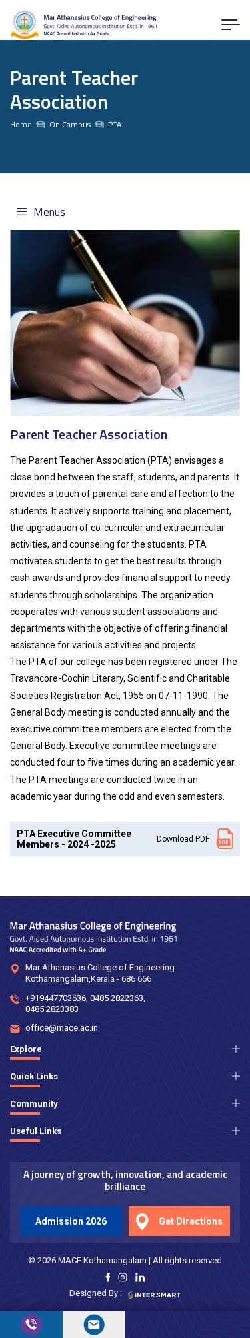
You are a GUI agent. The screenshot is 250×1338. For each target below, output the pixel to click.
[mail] (94, 1324)
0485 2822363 (116, 998)
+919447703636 (55, 998)
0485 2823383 (52, 1009)
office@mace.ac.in (61, 1028)
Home (21, 124)
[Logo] (83, 25)
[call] (31, 1324)
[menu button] (230, 24)
